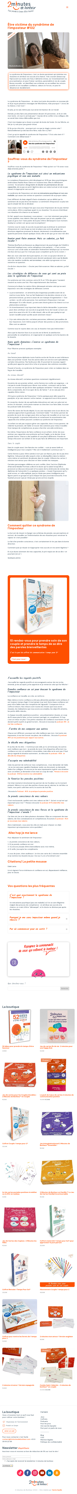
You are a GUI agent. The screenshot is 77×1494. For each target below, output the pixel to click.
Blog (42, 1435)
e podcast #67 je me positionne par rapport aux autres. (37, 736)
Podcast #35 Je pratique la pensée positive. (35, 791)
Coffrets (43, 1419)
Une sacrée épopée (48, 1426)
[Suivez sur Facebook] (27, 1473)
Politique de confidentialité (51, 1442)
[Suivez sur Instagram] (35, 1473)
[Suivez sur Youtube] (42, 1473)
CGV (42, 1437)
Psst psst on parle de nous (51, 1428)
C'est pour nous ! (19, 659)
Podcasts (44, 1421)
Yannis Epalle (57, 1490)
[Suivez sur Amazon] (57, 1473)
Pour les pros (45, 1423)
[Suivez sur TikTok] (20, 1473)
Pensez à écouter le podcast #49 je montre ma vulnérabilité (38, 772)
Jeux (42, 1417)
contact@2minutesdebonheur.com (16, 1439)
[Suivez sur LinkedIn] (49, 1473)
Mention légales (46, 1440)
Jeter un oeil (9, 1431)
